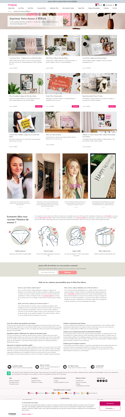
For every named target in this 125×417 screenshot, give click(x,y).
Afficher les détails (26, 414)
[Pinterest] (103, 381)
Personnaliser (109, 408)
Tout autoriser (110, 403)
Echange (78, 384)
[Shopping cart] (116, 5)
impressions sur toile (45, 218)
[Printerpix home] (12, 5)
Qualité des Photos (36, 380)
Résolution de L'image (36, 382)
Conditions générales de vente (61, 382)
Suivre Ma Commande (81, 382)
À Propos (56, 380)
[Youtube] (106, 381)
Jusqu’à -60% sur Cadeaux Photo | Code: (62, 1)
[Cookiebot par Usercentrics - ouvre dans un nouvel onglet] (12, 414)
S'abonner (67, 272)
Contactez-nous (79, 380)
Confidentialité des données (83, 386)
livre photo (108, 216)
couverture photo (81, 218)
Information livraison (14, 382)
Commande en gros (14, 384)
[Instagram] (98, 381)
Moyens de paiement (14, 380)
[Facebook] (101, 381)
